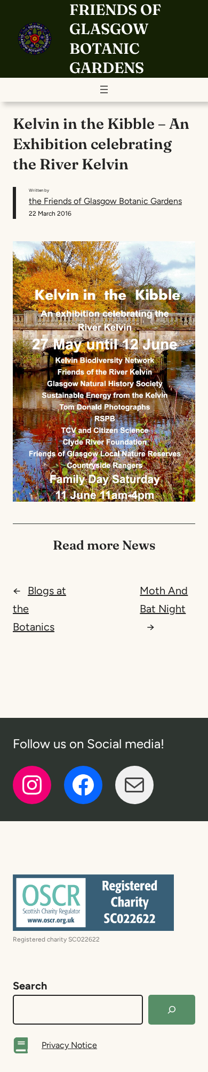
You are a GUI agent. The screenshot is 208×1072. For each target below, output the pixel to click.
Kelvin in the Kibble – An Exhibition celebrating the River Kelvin (101, 143)
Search (30, 985)
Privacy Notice (69, 1045)
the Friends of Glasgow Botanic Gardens (105, 201)
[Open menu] (104, 89)
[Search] (171, 1010)
